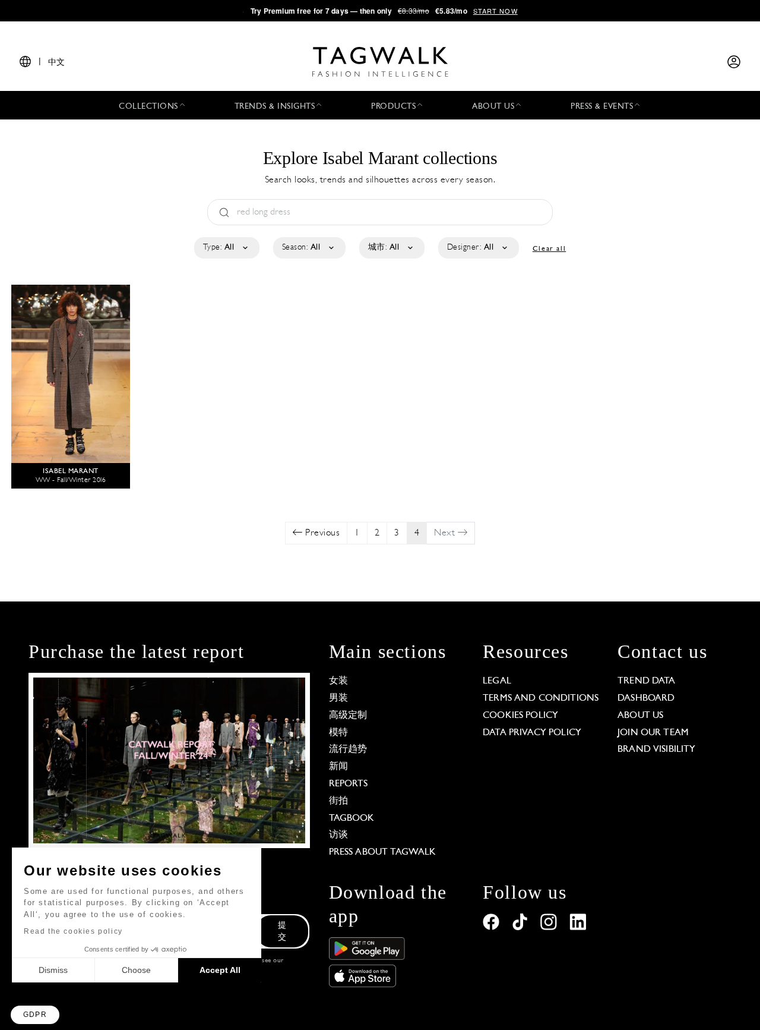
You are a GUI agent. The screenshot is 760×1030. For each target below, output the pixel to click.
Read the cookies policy (73, 931)
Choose (136, 970)
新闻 (338, 766)
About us (640, 715)
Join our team (653, 733)
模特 (338, 733)
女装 (338, 681)
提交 (282, 931)
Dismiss (53, 970)
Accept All (220, 970)
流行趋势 (348, 749)
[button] (35, 1015)
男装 (338, 698)
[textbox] (226, 248)
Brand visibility (656, 749)
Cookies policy (520, 715)
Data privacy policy (532, 733)
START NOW (495, 10)
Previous (321, 533)
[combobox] (226, 248)
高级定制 (348, 715)
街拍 (338, 801)
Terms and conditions (540, 698)
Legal (497, 681)
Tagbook (352, 818)
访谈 (338, 835)
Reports (348, 784)
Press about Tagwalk (382, 852)
